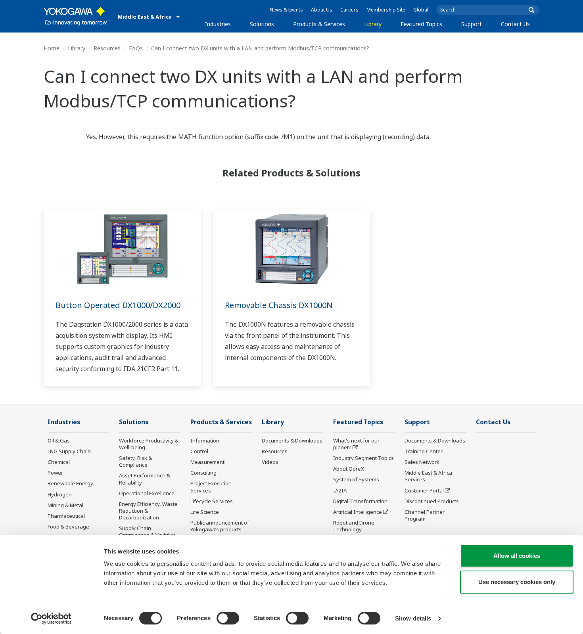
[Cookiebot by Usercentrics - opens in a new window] (51, 618)
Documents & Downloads (292, 440)
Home (51, 48)
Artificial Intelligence (357, 511)
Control (199, 451)
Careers (349, 9)
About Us (321, 9)
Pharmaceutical (66, 515)
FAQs (136, 48)
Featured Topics (421, 24)
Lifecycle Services (211, 501)
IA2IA (340, 490)
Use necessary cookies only (516, 581)
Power (55, 472)
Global (420, 9)
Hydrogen (60, 494)
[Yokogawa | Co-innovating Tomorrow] (77, 16)
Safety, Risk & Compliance (135, 461)
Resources (107, 48)
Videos (270, 461)
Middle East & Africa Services (428, 476)
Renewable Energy (70, 483)
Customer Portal (424, 490)
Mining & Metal (65, 505)
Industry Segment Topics (363, 458)
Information (204, 440)
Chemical (59, 461)
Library (373, 24)
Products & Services (319, 24)
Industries (218, 24)
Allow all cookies (516, 555)
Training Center (424, 451)
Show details (413, 618)
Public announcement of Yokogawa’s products (219, 526)
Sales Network (422, 461)
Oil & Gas (59, 440)
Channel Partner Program (425, 515)
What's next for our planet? (356, 444)
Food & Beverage (68, 526)
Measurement (207, 461)
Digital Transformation (360, 501)
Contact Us (515, 24)
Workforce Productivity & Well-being (148, 444)
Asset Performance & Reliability (144, 479)
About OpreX (348, 468)
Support (471, 24)
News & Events (286, 9)
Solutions (262, 24)
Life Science (204, 511)
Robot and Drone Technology (353, 526)
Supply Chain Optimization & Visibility (147, 531)
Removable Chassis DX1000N (279, 305)
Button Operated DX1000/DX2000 (118, 305)
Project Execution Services (211, 487)
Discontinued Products (432, 501)
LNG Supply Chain (69, 451)
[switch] (228, 618)
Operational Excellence (147, 493)
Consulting (203, 472)
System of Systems (356, 479)
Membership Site (385, 9)
